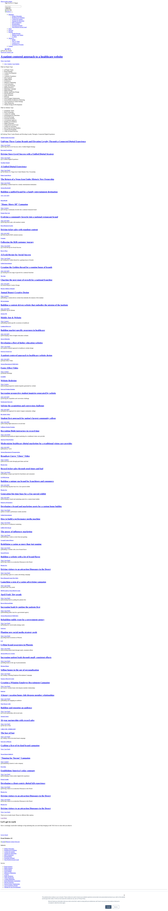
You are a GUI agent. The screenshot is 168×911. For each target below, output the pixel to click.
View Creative (5, 208)
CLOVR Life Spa (5, 477)
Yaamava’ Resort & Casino (7, 678)
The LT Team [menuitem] (16, 41)
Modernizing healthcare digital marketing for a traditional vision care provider (36, 443)
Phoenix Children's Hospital (8, 288)
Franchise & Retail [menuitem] (17, 25)
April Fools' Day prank (11, 594)
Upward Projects (5, 553)
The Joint (3, 276)
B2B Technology (9, 855)
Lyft (2, 641)
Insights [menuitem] (10, 32)
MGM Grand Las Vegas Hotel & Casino (10, 590)
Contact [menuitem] (10, 46)
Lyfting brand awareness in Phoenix (17, 645)
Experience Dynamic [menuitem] (18, 44)
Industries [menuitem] (11, 14)
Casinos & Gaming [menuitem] (17, 19)
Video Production (9, 877)
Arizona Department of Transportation (10, 452)
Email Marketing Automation (12, 881)
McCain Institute (5, 301)
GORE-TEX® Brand (6, 527)
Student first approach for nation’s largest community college (28, 418)
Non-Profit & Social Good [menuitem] (19, 27)
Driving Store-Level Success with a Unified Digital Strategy (27, 154)
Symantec (3, 238)
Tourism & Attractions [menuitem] (18, 21)
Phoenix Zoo (4, 490)
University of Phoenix (6, 741)
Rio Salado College (5, 414)
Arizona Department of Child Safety (9, 364)
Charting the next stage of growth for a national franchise (26, 280)
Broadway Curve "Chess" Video (15, 456)
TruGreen (3, 628)
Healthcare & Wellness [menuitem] (18, 17)
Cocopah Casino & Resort (7, 540)
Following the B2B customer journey (17, 242)
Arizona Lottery (5, 716)
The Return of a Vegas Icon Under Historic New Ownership (27, 179)
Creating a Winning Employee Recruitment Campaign (25, 682)
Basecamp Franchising (6, 150)
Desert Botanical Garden (7, 225)
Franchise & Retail (9, 858)
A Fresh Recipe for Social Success (16, 255)
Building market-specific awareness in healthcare (23, 330)
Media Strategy (8, 868)
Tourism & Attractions (10, 853)
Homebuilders (8, 856)
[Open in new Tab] (6, 49)
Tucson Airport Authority (7, 754)
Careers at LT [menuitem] (16, 43)
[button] (84, 67)
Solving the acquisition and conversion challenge (22, 406)
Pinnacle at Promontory (7, 502)
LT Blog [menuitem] (14, 36)
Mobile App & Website (11, 317)
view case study (5, 195)
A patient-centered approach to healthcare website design (26, 355)
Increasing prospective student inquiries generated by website (28, 393)
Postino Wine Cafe (5, 213)
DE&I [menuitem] (13, 40)
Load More (4, 818)
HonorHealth (4, 200)
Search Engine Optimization (12, 884)
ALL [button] (5, 64)
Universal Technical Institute (8, 389)
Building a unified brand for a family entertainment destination (29, 192)
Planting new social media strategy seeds (19, 632)
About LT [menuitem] (11, 38)
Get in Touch (4, 835)
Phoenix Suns (4, 464)
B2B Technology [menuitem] (17, 22)
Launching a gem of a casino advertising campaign (23, 582)
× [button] (124, 894)
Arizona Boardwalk (5, 188)
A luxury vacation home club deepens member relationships (27, 695)
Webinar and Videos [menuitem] (17, 35)
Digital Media (8, 870)
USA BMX (3, 376)
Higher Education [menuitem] (17, 16)
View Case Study (5, 61)
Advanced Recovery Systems (8, 653)
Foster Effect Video (9, 368)
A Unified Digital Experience (14, 166)
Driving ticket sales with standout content (19, 229)
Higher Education (9, 848)
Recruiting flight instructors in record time (20, 431)
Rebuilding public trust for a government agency (22, 619)
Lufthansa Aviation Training (8, 427)
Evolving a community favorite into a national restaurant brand (29, 217)
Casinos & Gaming (9, 852)
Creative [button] (9, 64)
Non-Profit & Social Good (11, 859)
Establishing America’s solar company (18, 770)
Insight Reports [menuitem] (16, 33)
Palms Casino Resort (6, 175)
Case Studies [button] (15, 64)
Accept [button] (108, 907)
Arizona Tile (4, 313)
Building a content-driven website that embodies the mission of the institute (34, 305)
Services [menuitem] (10, 30)
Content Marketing (9, 879)
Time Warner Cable (6, 704)
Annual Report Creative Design (15, 292)
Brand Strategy (8, 866)
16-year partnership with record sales (17, 720)
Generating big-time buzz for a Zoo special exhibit (23, 494)
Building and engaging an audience (16, 708)
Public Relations (8, 876)
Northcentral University (7, 402)
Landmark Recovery (6, 326)
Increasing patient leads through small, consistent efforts (26, 657)
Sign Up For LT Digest (11, 3)
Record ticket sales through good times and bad (22, 468)
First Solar (3, 766)
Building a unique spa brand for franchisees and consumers (27, 481)
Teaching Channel (5, 162)
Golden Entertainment (6, 263)
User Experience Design (11, 885)
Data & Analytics (9, 882)
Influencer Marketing (10, 873)
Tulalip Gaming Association (7, 137)
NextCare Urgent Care (7, 52)
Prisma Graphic (5, 779)
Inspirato (3, 691)
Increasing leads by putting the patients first (20, 607)
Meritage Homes (5, 666)
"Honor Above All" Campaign (14, 204)
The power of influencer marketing (16, 531)
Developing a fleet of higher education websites (22, 343)
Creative (6, 874)
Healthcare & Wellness (10, 850)
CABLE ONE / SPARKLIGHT (8, 729)
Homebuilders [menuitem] (16, 24)
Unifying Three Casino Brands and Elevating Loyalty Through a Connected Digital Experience (43, 141)
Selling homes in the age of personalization (20, 670)
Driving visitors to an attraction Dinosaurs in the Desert (26, 569)
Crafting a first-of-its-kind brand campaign (20, 745)
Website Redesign (9, 380)
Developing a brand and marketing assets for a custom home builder (31, 506)
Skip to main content (6, 1)
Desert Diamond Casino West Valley (9, 578)
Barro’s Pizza (4, 251)
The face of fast (7, 733)
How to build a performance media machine (20, 519)
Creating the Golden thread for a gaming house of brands (26, 267)
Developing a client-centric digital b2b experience (23, 783)
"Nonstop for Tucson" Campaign (15, 758)
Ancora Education (5, 339)
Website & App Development (12, 887)
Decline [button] (116, 907)
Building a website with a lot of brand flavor (20, 557)
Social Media (7, 871)
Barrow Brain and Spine (7, 603)
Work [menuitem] (10, 29)
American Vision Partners (7, 439)
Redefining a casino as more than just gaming (21, 544)
